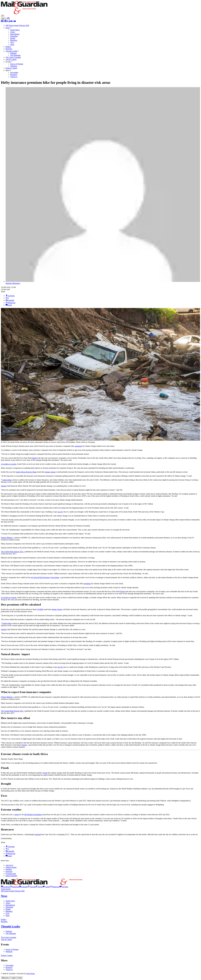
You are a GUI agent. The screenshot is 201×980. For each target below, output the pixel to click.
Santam (3, 486)
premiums (78, 446)
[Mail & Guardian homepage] (100, 8)
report (17, 815)
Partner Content (6, 955)
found (45, 773)
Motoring (9, 911)
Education (9, 907)
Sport (8, 916)
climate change (50, 472)
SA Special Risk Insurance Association (45, 577)
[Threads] (7, 21)
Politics (3, 919)
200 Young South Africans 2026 (13, 891)
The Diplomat (11, 933)
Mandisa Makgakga (13, 283)
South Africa (10, 901)
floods (34, 458)
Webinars (9, 952)
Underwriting (7, 480)
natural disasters (11, 876)
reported (38, 834)
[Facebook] (2, 21)
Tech (7, 913)
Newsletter (9, 965)
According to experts (8, 464)
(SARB (40, 609)
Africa (8, 903)
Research (9, 967)
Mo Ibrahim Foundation (33, 815)
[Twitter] (11, 21)
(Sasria (23, 745)
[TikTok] (9, 21)
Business (4, 922)
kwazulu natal (11, 874)
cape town (9, 865)
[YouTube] (15, 21)
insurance (9, 871)
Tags (2, 889)
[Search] (8, 19)
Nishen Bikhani (6, 538)
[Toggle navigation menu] (2, 16)
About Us (9, 970)
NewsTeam (30, 974)
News (4, 895)
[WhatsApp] (13, 21)
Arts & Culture (6, 940)
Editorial (9, 931)
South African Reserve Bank (26, 472)
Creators (7, 889)
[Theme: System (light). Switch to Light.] (4, 19)
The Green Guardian (8, 937)
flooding (9, 869)
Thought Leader (10, 926)
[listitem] (5, 887)
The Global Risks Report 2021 (12, 552)
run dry (60, 512)
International (10, 905)
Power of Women (12, 949)
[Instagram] (4, 21)
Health (8, 909)
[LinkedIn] (6, 21)
